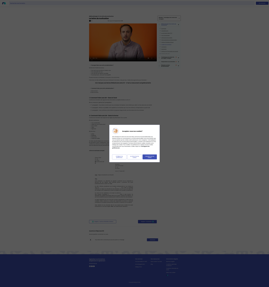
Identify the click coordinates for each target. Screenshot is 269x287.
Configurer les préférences (119, 157)
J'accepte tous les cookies (149, 157)
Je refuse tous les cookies (134, 157)
